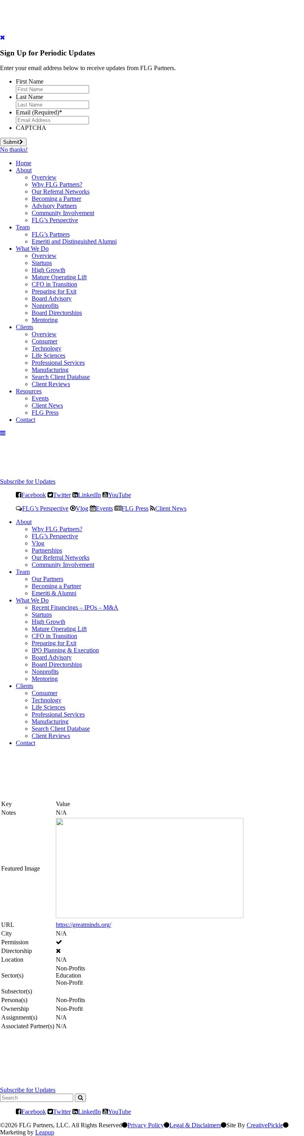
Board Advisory (52, 298)
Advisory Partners (54, 205)
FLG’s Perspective (55, 220)
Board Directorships (57, 312)
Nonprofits (45, 305)
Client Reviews (51, 384)
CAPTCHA (31, 127)
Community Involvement (63, 213)
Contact (25, 419)
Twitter (62, 495)
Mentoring (45, 319)
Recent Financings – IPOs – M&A (75, 607)
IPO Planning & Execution (65, 650)
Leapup (44, 1132)
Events (40, 398)
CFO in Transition (54, 284)
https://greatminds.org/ (83, 924)
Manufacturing (50, 369)
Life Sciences (48, 355)
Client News (47, 405)
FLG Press (45, 412)
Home (23, 163)
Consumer (44, 341)
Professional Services (58, 362)
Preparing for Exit (54, 291)
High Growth (48, 270)
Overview (44, 177)
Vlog (82, 508)
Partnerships (47, 550)
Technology (46, 348)
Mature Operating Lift (59, 277)
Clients (24, 327)
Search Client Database (61, 377)
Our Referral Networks (60, 191)
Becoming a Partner (56, 198)
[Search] (80, 1098)
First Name (30, 81)
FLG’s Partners (51, 234)
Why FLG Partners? (57, 184)
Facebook (33, 495)
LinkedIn (89, 495)
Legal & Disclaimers (195, 1125)
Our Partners (47, 579)
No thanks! (14, 149)
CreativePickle (265, 1125)
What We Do (32, 248)
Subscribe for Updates (27, 481)
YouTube (119, 495)
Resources (29, 391)
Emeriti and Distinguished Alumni (74, 241)
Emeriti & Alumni (54, 593)
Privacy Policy (145, 1125)
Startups (42, 262)
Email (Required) (39, 112)
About (24, 170)
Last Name (29, 96)
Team (23, 227)
